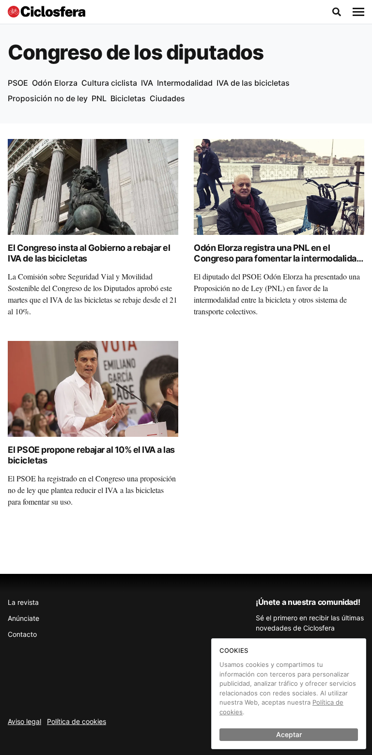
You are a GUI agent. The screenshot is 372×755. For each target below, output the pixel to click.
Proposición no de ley (48, 98)
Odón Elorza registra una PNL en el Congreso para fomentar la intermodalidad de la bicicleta (277, 259)
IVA (147, 83)
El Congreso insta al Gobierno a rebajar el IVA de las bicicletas (89, 253)
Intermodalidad (185, 83)
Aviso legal (24, 721)
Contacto (22, 634)
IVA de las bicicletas (253, 83)
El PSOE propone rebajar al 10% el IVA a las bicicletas (91, 455)
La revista (23, 602)
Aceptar (289, 734)
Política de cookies (76, 721)
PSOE (18, 83)
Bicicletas (128, 98)
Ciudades (167, 98)
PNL (99, 98)
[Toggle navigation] (358, 12)
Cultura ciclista (109, 83)
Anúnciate (23, 618)
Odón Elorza (55, 83)
